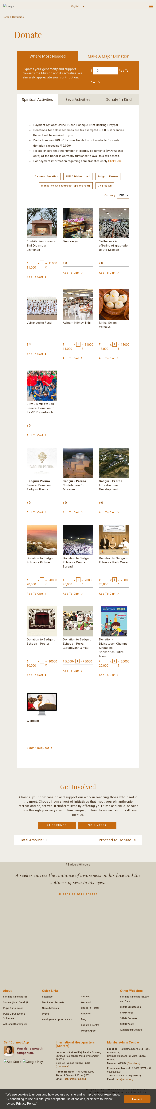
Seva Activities (77, 99)
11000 (53, 263)
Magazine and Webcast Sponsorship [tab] (66, 185)
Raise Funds (57, 825)
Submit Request (38, 747)
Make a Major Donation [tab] (108, 56)
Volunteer (97, 825)
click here (115, 161)
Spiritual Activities (37, 99)
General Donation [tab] (46, 176)
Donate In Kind (118, 99)
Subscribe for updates (78, 894)
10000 (53, 661)
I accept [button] (137, 1099)
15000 (125, 344)
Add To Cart (35, 276)
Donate (115, 840)
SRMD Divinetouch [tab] (77, 176)
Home (6, 17)
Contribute (18, 17)
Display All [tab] (105, 185)
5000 (88, 661)
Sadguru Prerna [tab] (107, 176)
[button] (38, 1104)
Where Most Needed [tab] (47, 56)
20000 (53, 580)
